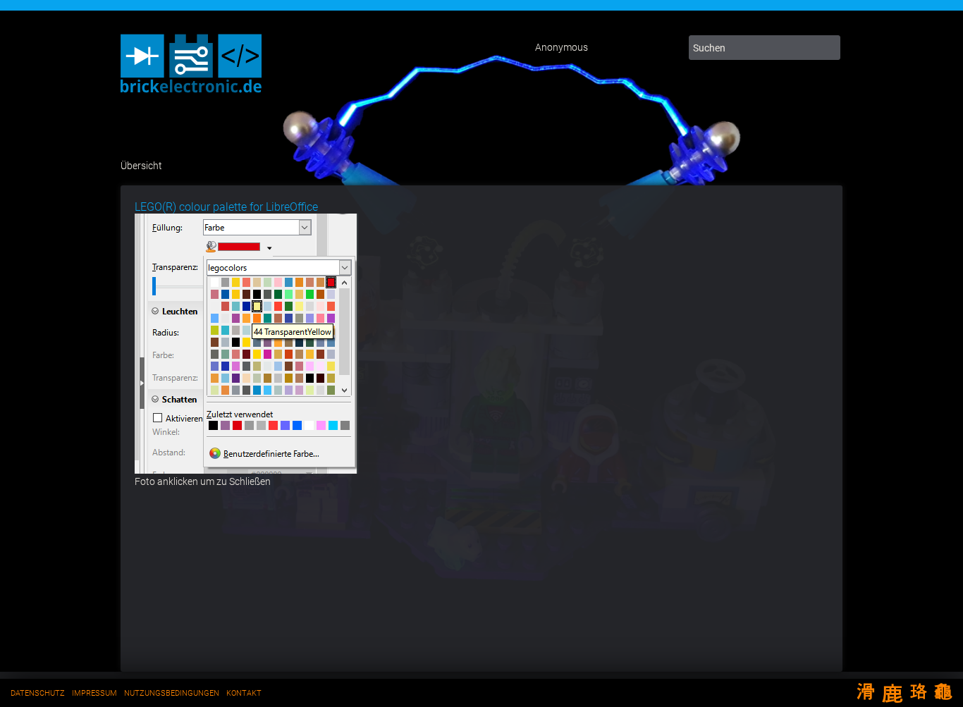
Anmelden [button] (666, 48)
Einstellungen (609, 48)
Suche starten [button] (826, 47)
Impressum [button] (94, 693)
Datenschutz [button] (38, 693)
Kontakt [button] (244, 693)
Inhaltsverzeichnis (638, 48)
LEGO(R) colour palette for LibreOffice (226, 207)
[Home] (191, 95)
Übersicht (141, 165)
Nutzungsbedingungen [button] (171, 693)
